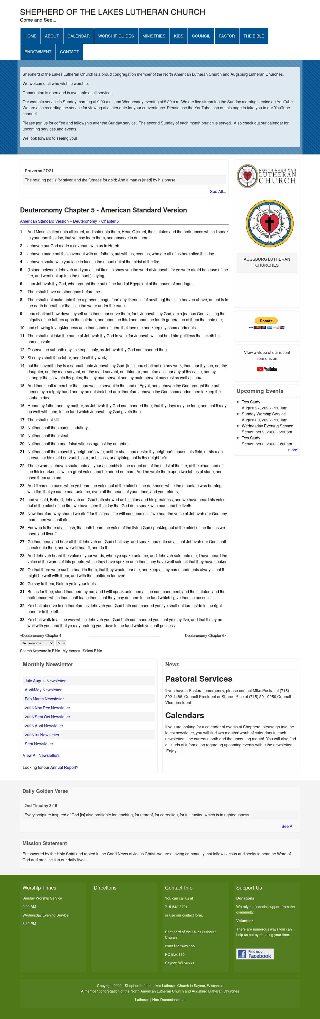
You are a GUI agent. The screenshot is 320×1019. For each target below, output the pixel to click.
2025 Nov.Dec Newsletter (47, 708)
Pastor (227, 36)
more (292, 450)
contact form (192, 915)
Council (201, 36)
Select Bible (92, 650)
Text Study (251, 402)
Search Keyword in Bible (40, 650)
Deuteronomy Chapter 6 (204, 635)
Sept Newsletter (39, 744)
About (52, 36)
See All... (218, 191)
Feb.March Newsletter (44, 699)
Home (30, 36)
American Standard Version (44, 221)
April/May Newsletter (43, 690)
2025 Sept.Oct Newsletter (47, 717)
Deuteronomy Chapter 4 (41, 635)
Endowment (38, 51)
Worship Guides (116, 36)
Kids (179, 36)
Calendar (79, 36)
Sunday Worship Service (264, 414)
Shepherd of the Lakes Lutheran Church (112, 11)
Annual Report (63, 767)
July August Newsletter (45, 681)
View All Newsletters (41, 755)
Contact (69, 51)
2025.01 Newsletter (42, 735)
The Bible (254, 36)
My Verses (71, 650)
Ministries (154, 36)
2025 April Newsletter (44, 726)
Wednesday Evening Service (267, 426)
